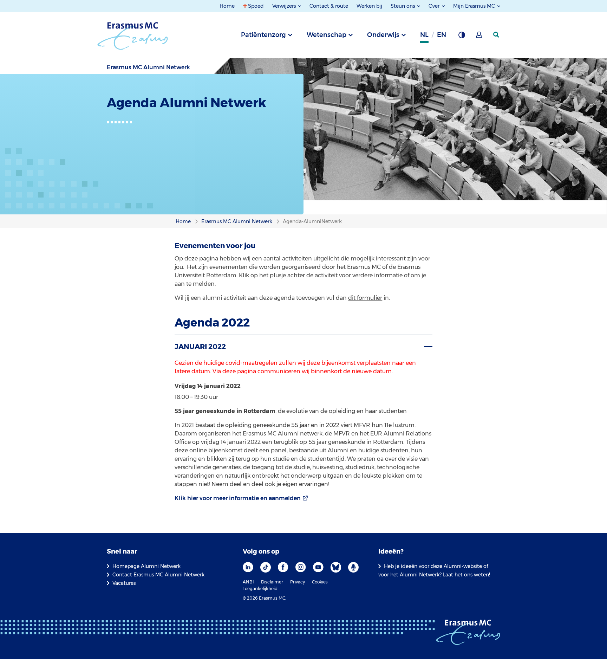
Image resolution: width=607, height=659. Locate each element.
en (441, 35)
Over (435, 6)
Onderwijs (383, 35)
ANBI (248, 581)
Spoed (256, 6)
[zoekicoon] (496, 35)
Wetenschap (326, 35)
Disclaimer (272, 581)
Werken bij (369, 6)
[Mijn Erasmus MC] (479, 37)
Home (227, 6)
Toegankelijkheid (260, 588)
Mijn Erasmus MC (474, 6)
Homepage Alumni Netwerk (146, 566)
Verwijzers (284, 6)
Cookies (320, 581)
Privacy (297, 581)
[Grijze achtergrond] (461, 37)
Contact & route (328, 6)
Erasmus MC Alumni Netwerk (148, 67)
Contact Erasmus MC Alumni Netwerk (158, 574)
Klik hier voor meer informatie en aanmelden (238, 498)
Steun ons (403, 6)
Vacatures (124, 583)
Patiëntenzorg (263, 35)
